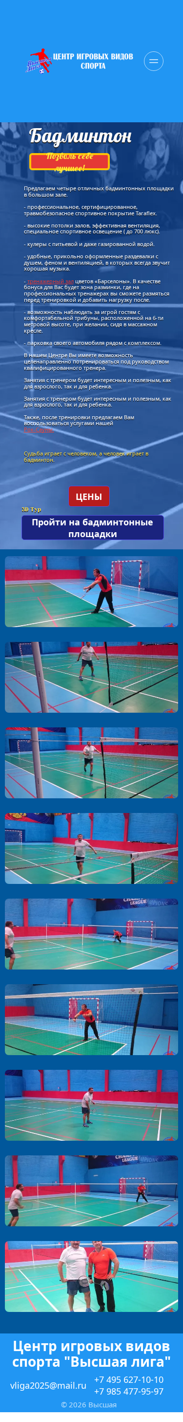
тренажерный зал (50, 281)
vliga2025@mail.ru (48, 1385)
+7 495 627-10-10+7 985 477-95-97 (128, 1385)
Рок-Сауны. (39, 429)
